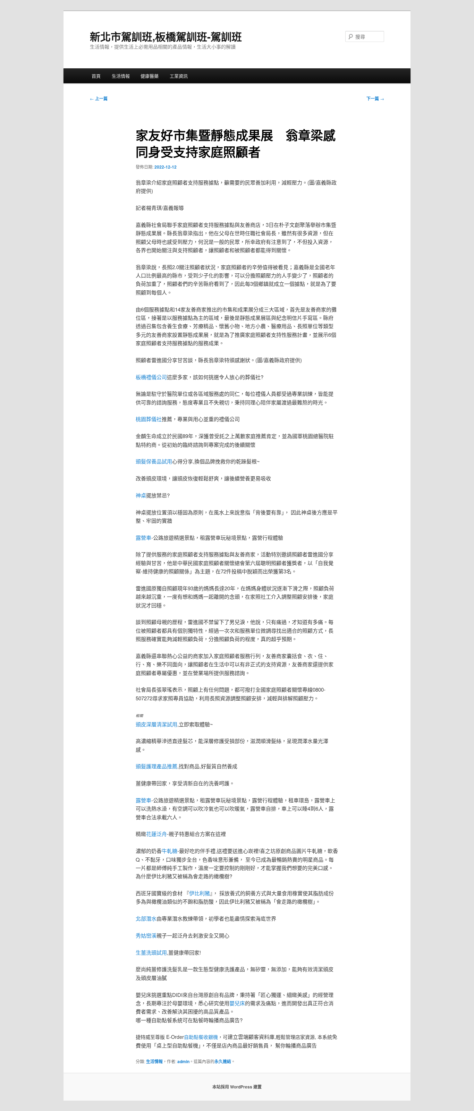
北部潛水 (146, 918)
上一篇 (99, 98)
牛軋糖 (169, 850)
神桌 (141, 495)
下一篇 (375, 98)
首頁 (96, 75)
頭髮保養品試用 (154, 461)
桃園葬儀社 (149, 418)
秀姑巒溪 (146, 935)
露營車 (143, 537)
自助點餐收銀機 (201, 1036)
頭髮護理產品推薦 (156, 766)
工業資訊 (179, 75)
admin (183, 1061)
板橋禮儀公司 (151, 377)
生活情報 (121, 75)
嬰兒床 (237, 1003)
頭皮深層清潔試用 (156, 724)
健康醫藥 (150, 75)
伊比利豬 (199, 893)
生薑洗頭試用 (151, 952)
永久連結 (222, 1061)
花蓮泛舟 (156, 833)
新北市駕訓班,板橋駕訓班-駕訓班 (166, 36)
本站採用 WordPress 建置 (237, 1087)
